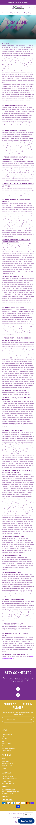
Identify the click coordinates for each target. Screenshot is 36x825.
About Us (10, 13)
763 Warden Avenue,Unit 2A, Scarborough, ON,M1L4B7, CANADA (10, 791)
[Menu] (2, 7)
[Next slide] (34, 2)
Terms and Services (8, 748)
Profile (4, 768)
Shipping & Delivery (8, 776)
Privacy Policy (6, 750)
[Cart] (33, 7)
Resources (31, 13)
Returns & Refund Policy (9, 779)
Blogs (3, 736)
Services (17, 13)
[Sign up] (31, 719)
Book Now (24, 821)
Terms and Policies (18, 817)
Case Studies (6, 739)
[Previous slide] (2, 2)
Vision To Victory (7, 734)
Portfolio (24, 13)
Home (3, 13)
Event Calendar (7, 743)
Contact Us (5, 761)
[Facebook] (16, 822)
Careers (4, 746)
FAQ (3, 741)
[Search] (6, 7)
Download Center (7, 763)
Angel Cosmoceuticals (20, 813)
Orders (4, 759)
